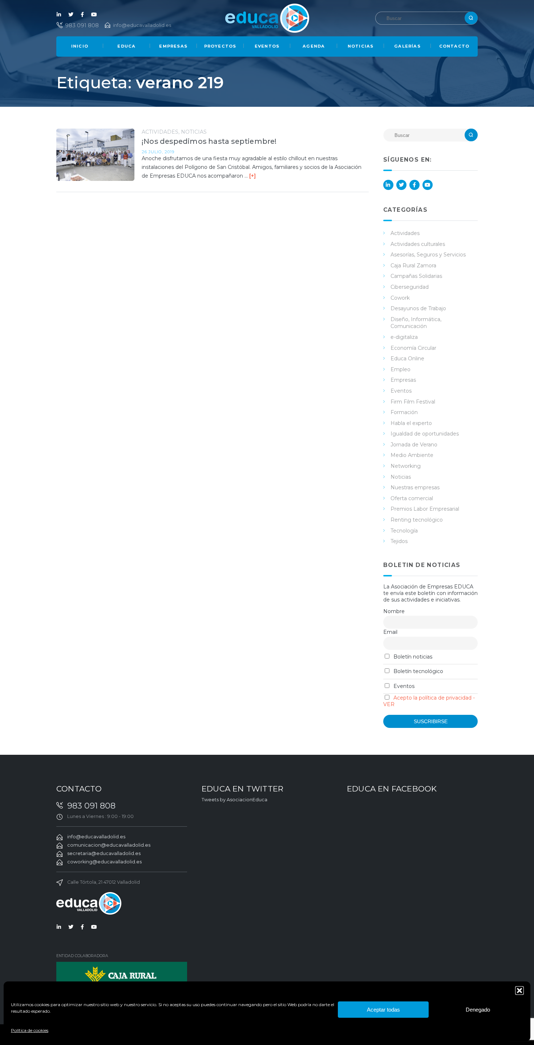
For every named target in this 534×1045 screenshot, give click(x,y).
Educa (126, 46)
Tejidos (399, 541)
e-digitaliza (404, 337)
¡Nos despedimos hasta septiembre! (209, 141)
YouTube (94, 14)
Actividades (160, 132)
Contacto (454, 46)
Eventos (267, 46)
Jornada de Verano (414, 444)
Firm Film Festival (413, 401)
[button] (519, 990)
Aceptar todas (383, 1009)
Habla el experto (411, 423)
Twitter (71, 14)
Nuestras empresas (415, 487)
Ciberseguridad (410, 287)
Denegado (478, 1009)
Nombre (394, 611)
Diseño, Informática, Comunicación (416, 323)
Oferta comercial (412, 498)
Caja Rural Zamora (413, 265)
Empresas (173, 46)
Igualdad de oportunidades (425, 433)
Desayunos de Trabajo (418, 308)
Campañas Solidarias (416, 276)
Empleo (400, 369)
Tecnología (404, 530)
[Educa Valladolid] (267, 17)
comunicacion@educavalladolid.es (108, 845)
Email (390, 632)
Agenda (314, 46)
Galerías (407, 46)
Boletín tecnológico (417, 671)
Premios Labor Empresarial (425, 509)
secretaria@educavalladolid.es (104, 853)
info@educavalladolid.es (142, 25)
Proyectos (220, 46)
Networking (406, 466)
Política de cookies (29, 1030)
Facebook (82, 14)
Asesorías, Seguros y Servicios (428, 254)
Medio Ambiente (412, 455)
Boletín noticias (412, 656)
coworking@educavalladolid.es (104, 861)
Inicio (79, 46)
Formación (404, 412)
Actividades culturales (418, 244)
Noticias (361, 46)
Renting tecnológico (417, 520)
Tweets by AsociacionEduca (234, 799)
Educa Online (407, 358)
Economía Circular (413, 348)
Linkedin (59, 14)
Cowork (400, 298)
